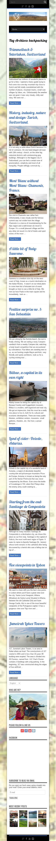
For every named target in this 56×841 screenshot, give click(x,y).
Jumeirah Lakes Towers (26, 623)
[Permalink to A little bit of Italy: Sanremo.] (28, 277)
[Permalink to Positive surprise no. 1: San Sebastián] (28, 337)
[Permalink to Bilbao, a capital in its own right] (28, 401)
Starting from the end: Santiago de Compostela (27, 504)
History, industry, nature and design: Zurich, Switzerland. (27, 117)
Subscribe (13, 798)
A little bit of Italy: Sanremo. (23, 251)
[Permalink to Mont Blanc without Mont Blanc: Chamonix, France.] (28, 213)
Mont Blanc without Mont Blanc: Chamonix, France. (26, 185)
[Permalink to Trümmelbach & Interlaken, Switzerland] (28, 77)
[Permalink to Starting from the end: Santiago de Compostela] (28, 530)
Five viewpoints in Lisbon (27, 565)
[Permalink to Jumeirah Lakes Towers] (28, 647)
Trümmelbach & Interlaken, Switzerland (27, 52)
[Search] (45, 2)
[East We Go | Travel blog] (28, 19)
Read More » (15, 103)
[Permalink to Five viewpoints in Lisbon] (28, 588)
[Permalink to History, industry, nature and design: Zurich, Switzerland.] (28, 145)
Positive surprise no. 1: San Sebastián (25, 311)
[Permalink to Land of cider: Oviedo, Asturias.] (28, 466)
